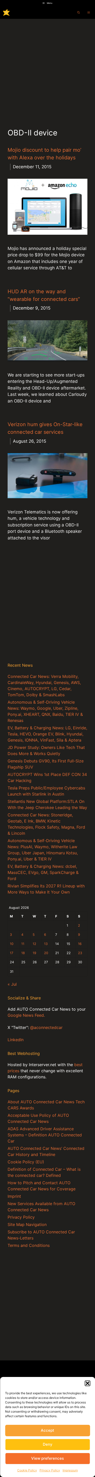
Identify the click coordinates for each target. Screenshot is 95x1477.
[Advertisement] (47, 69)
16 (80, 944)
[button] (87, 1383)
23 (80, 953)
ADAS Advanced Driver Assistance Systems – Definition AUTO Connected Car (45, 1135)
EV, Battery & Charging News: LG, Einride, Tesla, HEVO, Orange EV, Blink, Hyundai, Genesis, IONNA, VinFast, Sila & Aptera (47, 734)
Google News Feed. (26, 1015)
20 (46, 953)
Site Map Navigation (27, 1224)
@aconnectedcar (46, 1027)
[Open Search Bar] (78, 12)
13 (46, 944)
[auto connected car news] (6, 12)
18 (23, 953)
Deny (47, 1444)
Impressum (70, 1470)
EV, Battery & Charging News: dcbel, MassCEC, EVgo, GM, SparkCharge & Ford (43, 872)
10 (11, 944)
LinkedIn (16, 1039)
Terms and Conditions (29, 1245)
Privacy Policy (50, 1470)
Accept (47, 1430)
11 (22, 944)
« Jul (12, 984)
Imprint (14, 1196)
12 (34, 944)
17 (11, 953)
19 (34, 953)
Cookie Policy (27, 1470)
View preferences (47, 1458)
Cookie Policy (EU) (26, 1161)
